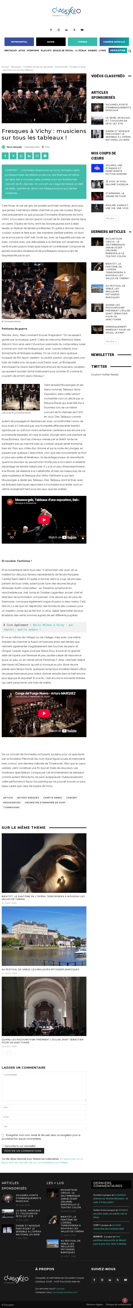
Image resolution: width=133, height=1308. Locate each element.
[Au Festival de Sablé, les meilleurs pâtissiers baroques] (44, 936)
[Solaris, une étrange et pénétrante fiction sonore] (97, 168)
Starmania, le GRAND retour (116, 195)
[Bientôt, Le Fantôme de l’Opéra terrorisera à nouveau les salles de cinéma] (44, 863)
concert (72, 797)
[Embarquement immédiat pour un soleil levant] (97, 329)
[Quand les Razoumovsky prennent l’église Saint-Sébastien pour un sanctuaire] (44, 1006)
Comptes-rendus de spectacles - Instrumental (45, 66)
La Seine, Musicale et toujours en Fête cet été (118, 120)
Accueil (5, 66)
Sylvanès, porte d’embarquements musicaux (118, 107)
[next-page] (9, 1053)
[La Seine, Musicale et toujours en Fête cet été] (97, 120)
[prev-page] (4, 1053)
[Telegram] (45, 155)
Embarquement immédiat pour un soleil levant (118, 329)
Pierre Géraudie (14, 147)
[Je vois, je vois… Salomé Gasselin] (97, 184)
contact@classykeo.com (64, 1292)
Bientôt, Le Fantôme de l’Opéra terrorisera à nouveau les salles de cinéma (117, 271)
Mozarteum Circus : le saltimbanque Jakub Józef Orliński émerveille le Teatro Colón (116, 247)
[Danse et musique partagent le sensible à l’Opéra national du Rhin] (97, 134)
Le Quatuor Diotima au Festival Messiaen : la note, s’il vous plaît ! (110, 1198)
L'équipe (60, 1288)
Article (8, 797)
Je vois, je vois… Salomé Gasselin (117, 183)
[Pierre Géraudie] (4, 147)
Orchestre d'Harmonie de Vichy (45, 802)
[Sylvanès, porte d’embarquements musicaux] (97, 107)
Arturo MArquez (28, 797)
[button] (129, 51)
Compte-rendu (52, 797)
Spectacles (16, 66)
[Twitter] (74, 30)
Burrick (98, 1236)
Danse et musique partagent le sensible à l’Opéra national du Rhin (118, 135)
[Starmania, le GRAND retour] (97, 196)
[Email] (37, 155)
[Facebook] (51, 30)
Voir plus (110, 218)
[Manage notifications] (125, 1300)
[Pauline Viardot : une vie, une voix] (97, 208)
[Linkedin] (67, 30)
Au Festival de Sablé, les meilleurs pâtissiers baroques (40, 969)
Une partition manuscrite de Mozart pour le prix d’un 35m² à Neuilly (109, 1240)
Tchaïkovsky (11, 807)
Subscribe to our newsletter (20, 1146)
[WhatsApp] (21, 155)
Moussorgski (12, 802)
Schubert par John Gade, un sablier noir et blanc (110, 1213)
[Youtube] (82, 30)
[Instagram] (59, 30)
